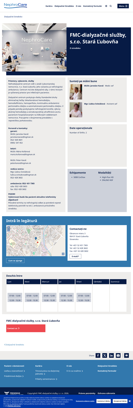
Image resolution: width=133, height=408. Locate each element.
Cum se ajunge (15, 260)
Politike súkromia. (14, 406)
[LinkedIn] (111, 355)
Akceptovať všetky (120, 401)
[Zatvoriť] (129, 401)
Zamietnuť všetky (103, 401)
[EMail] (118, 355)
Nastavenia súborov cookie (85, 401)
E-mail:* (75, 256)
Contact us (12, 328)
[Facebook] (98, 355)
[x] (104, 355)
